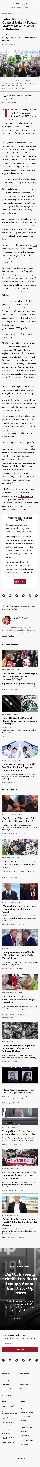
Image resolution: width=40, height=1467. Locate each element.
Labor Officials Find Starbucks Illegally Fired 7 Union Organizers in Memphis (19, 721)
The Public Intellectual (8, 1426)
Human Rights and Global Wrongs (8, 1417)
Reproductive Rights (7, 1392)
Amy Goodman (9, 1015)
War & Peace (23, 1392)
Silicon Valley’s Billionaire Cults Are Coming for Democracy (18, 1091)
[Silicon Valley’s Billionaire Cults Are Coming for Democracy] (20, 1075)
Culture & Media (6, 1373)
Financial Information (26, 1428)
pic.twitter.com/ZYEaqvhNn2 (15, 328)
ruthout (17, 44)
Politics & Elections (14, 949)
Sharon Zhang (8, 44)
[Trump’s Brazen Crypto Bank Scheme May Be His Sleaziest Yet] (20, 1116)
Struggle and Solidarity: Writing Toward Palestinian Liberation (9, 1406)
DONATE (25, 7)
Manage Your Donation (27, 1412)
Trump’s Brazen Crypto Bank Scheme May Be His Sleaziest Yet (18, 1132)
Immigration (23, 1381)
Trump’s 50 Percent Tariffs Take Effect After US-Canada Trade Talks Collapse (18, 955)
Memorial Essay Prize (26, 1435)
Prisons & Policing (6, 1388)
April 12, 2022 (8, 337)
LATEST (19, 7)
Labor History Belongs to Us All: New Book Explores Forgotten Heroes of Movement (18, 767)
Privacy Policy (24, 1431)
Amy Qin (7, 782)
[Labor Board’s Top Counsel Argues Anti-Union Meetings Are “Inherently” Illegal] (20, 658)
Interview (5, 761)
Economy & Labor (15, 14)
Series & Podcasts (6, 1396)
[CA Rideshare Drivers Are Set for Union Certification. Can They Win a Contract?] (20, 1157)
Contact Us (24, 1448)
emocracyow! (21, 833)
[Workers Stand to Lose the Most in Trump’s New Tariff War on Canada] (20, 891)
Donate (23, 1409)
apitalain (18, 1191)
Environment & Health (26, 1377)
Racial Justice (23, 1388)
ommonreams (18, 968)
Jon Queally (8, 968)
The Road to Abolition (7, 1422)
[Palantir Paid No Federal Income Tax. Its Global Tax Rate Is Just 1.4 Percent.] (20, 1204)
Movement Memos (7, 1430)
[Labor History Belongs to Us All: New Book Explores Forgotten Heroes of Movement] (20, 749)
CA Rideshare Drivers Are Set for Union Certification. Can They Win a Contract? (19, 1175)
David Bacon (8, 1061)
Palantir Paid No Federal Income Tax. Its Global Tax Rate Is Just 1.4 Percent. (19, 1222)
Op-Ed (4, 1127)
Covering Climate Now (8, 1442)
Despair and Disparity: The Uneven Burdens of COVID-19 (9, 1412)
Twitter (4, 636)
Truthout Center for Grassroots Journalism (27, 1439)
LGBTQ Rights (5, 1384)
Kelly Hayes (7, 1103)
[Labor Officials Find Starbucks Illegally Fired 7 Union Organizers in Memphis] (20, 703)
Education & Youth (7, 1377)
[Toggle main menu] (38, 4)
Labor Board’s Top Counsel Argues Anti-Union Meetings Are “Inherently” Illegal (20, 676)
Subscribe (23, 1420)
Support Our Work (26, 1416)
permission (12, 609)
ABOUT (13, 7)
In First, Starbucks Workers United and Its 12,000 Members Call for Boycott (20, 864)
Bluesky (11, 636)
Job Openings (25, 1444)
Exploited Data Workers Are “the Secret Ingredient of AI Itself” (19, 820)
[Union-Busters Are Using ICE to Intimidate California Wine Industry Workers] (20, 1030)
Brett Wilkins (8, 1237)
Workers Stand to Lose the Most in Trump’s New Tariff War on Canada (19, 909)
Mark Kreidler (8, 1191)
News (4, 14)
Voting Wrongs (6, 1433)
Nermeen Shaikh (9, 833)
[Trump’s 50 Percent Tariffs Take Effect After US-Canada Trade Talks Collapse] (20, 937)
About (22, 1405)
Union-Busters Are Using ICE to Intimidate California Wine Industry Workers (18, 1048)
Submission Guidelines (27, 1424)
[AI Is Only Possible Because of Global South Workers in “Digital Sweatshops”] (20, 982)
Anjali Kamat (8, 924)
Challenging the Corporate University (9, 1438)
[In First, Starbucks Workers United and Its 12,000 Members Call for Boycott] (20, 847)
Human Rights (5, 1381)
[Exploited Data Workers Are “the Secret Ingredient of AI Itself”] (20, 803)
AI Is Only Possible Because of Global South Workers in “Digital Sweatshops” (19, 999)
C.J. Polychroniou (9, 1144)
